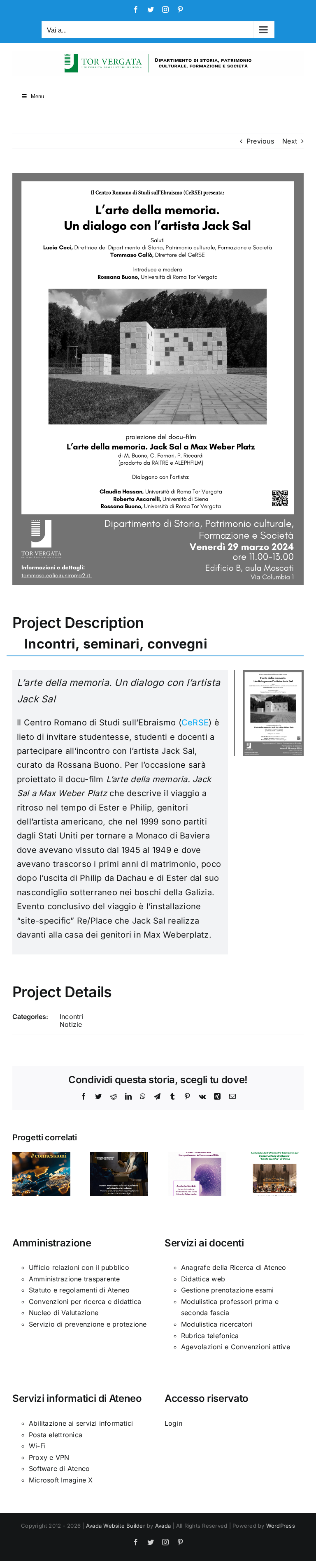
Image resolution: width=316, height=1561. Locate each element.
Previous (260, 141)
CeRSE (195, 722)
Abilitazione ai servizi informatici (81, 1423)
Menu (37, 96)
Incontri (72, 1016)
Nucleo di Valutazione (63, 1313)
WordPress (280, 1525)
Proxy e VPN (49, 1457)
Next (289, 141)
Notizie (71, 1024)
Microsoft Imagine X (61, 1480)
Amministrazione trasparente (74, 1279)
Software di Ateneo (59, 1468)
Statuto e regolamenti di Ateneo (79, 1290)
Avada (163, 1525)
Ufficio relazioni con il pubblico (79, 1267)
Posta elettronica (55, 1435)
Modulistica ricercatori (217, 1324)
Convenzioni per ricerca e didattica (85, 1301)
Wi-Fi (37, 1446)
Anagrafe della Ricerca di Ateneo (233, 1267)
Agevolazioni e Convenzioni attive (235, 1347)
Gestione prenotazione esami (227, 1290)
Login (173, 1423)
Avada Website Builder (115, 1525)
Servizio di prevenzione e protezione (88, 1324)
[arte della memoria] (273, 673)
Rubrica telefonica (210, 1336)
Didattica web (203, 1279)
